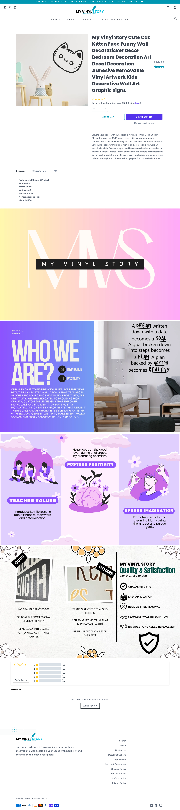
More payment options (144, 123)
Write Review (90, 705)
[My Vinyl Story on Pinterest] (156, 805)
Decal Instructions (116, 19)
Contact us (120, 750)
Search (122, 740)
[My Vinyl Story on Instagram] (160, 805)
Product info (120, 759)
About (71, 19)
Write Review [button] (21, 680)
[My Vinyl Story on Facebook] (151, 805)
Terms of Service (118, 773)
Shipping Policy (118, 769)
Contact (89, 19)
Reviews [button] (16, 689)
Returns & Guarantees (115, 764)
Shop (55, 19)
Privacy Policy (119, 783)
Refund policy (119, 778)
